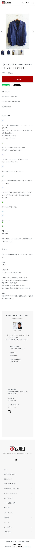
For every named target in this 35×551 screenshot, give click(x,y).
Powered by (8, 546)
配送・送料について (9, 474)
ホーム (3, 10)
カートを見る (8, 527)
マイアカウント (8, 512)
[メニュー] (32, 3)
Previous (2, 31)
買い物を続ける (6, 106)
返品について (6, 91)
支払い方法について (9, 484)
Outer (8, 10)
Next (33, 31)
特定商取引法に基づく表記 (10, 96)
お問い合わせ (8, 532)
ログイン (6, 522)
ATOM (9, 508)
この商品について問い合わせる (11, 101)
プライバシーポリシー (10, 493)
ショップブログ (8, 498)
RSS (5, 508)
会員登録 (6, 517)
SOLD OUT (17, 79)
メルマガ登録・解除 (9, 503)
